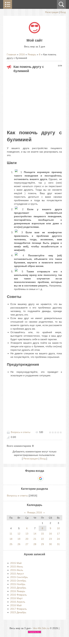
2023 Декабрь (18, 612)
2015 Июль (16, 570)
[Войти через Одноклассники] (46, 478)
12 (19, 533)
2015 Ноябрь (17, 584)
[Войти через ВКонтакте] (28, 478)
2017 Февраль (18, 608)
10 (58, 528)
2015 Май (16, 563)
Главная (11, 54)
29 (42, 544)
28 (34, 544)
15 (42, 533)
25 (11, 544)
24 (58, 538)
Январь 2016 (34, 512)
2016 (22, 54)
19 (19, 538)
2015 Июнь (16, 566)
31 (58, 544)
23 (50, 538)
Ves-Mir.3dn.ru (41, 628)
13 (26, 533)
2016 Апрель (17, 601)
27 (26, 544)
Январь (32, 54)
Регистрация (51, 12)
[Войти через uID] (22, 478)
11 (11, 533)
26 (19, 544)
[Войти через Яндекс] (34, 478)
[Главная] (34, 32)
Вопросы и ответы (20, 432)
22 (42, 538)
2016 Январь (17, 591)
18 (11, 538)
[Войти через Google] (40, 478)
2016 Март (16, 598)
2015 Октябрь (18, 580)
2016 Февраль (18, 594)
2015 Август (17, 573)
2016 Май (16, 605)
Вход (63, 12)
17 (58, 533)
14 (34, 533)
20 (26, 538)
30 (50, 544)
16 (50, 533)
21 (34, 538)
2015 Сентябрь (19, 577)
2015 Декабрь (18, 587)
